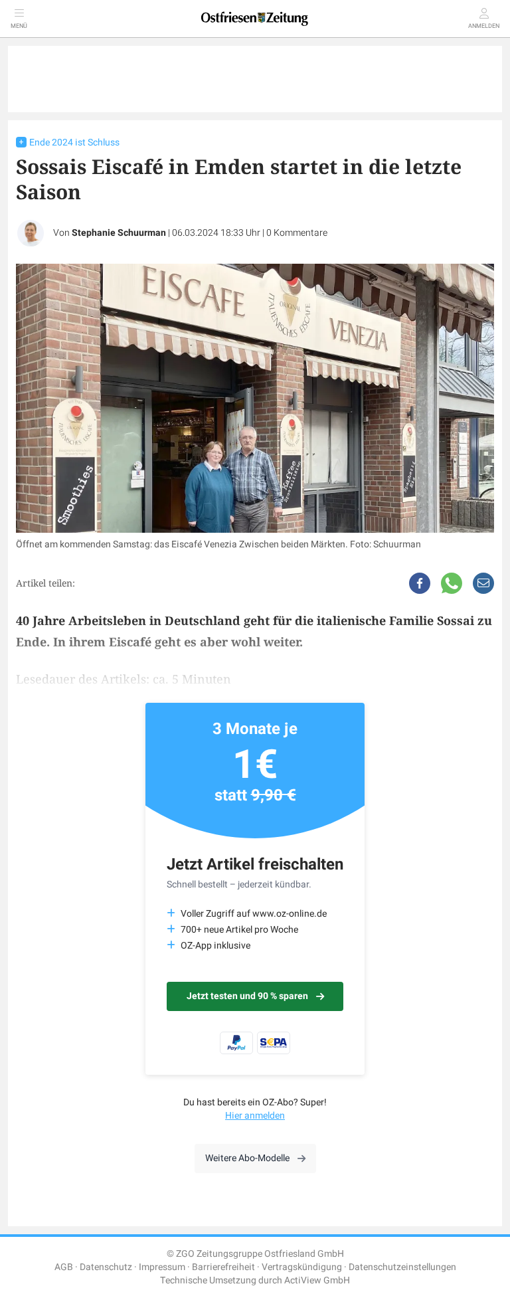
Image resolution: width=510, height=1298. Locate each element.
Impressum (162, 1267)
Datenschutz (106, 1267)
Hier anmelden (255, 1116)
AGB (63, 1267)
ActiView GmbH (317, 1280)
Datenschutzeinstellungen (402, 1267)
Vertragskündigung (302, 1267)
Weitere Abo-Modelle (247, 1158)
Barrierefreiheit (223, 1267)
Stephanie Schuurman (119, 233)
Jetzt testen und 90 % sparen (247, 996)
